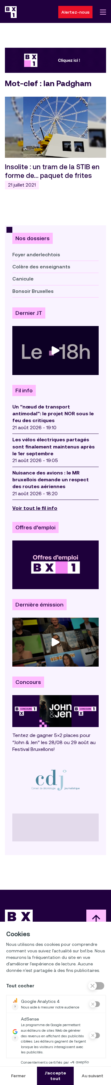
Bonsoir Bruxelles (33, 291)
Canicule (23, 278)
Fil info (24, 390)
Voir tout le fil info (34, 508)
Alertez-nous (75, 12)
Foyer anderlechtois (36, 254)
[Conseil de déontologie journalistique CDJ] (55, 780)
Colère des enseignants (41, 266)
